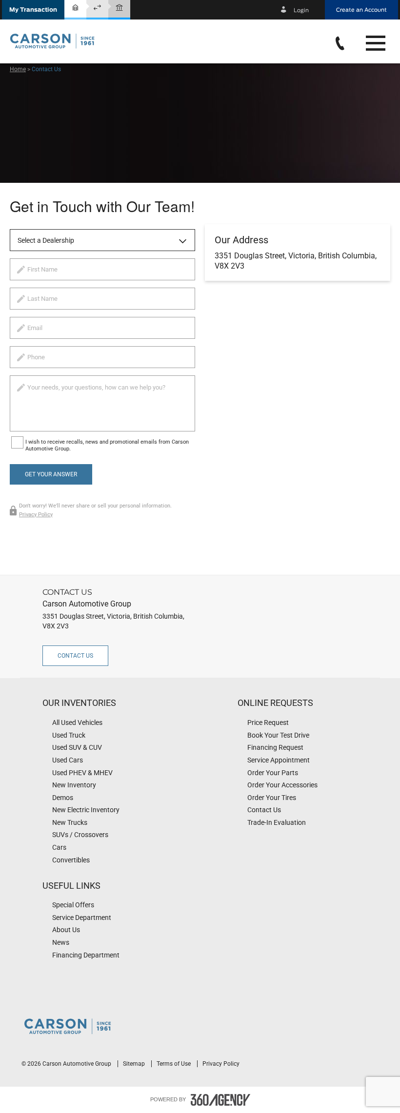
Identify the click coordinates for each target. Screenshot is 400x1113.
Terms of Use (174, 1063)
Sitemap (134, 1063)
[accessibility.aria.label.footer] (220, 1100)
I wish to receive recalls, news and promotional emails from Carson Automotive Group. (107, 445)
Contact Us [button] (75, 655)
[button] (33, 10)
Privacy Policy (36, 514)
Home (18, 69)
